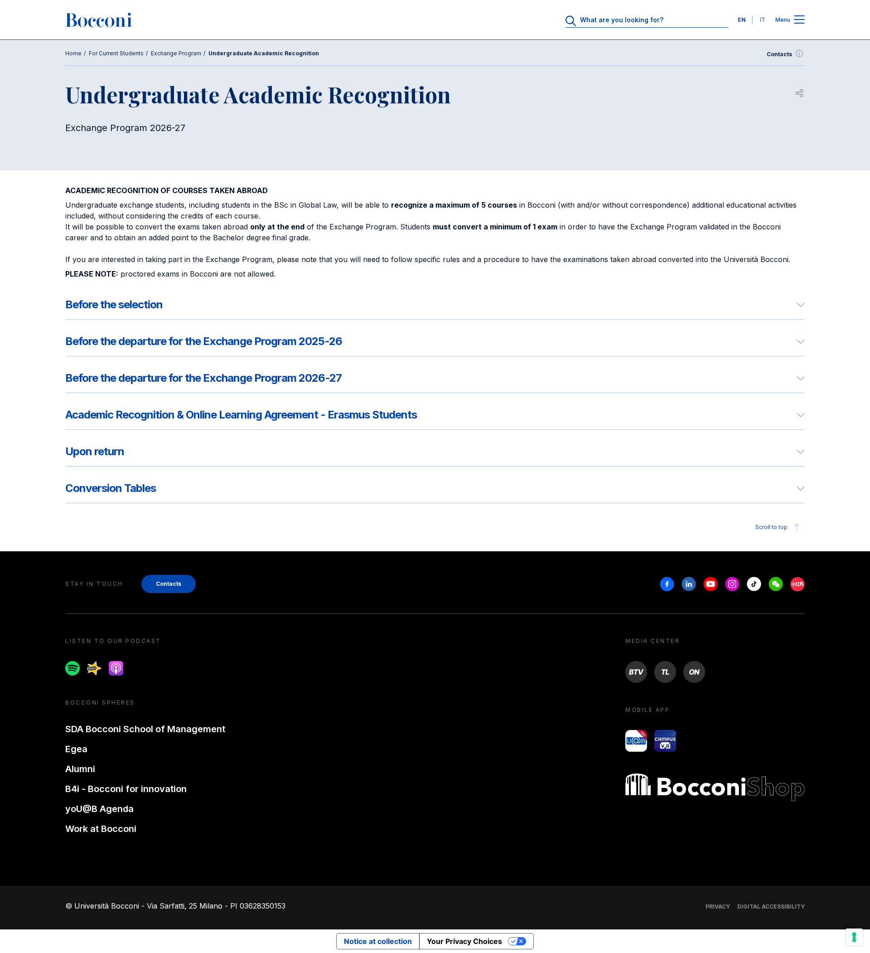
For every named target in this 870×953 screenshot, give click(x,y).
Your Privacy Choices (464, 941)
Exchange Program (176, 53)
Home (73, 53)
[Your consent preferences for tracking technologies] (854, 937)
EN (742, 19)
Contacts (779, 54)
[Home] (98, 20)
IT (762, 19)
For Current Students (116, 53)
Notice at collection (378, 941)
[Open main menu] (799, 20)
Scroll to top (771, 527)
